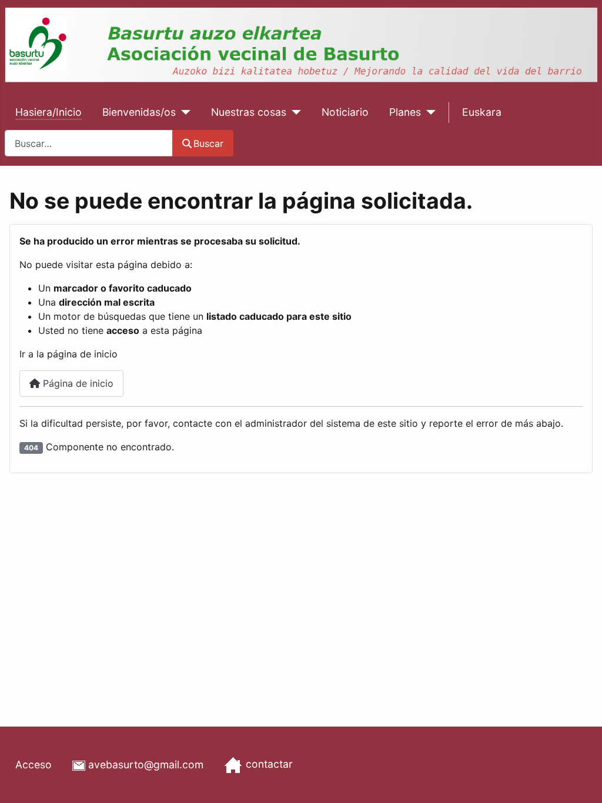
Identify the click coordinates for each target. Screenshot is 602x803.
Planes (405, 112)
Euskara (481, 112)
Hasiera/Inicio (48, 112)
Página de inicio (76, 383)
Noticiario (345, 112)
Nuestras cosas (248, 112)
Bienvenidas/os (139, 112)
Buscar (208, 143)
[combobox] (89, 143)
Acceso (33, 764)
